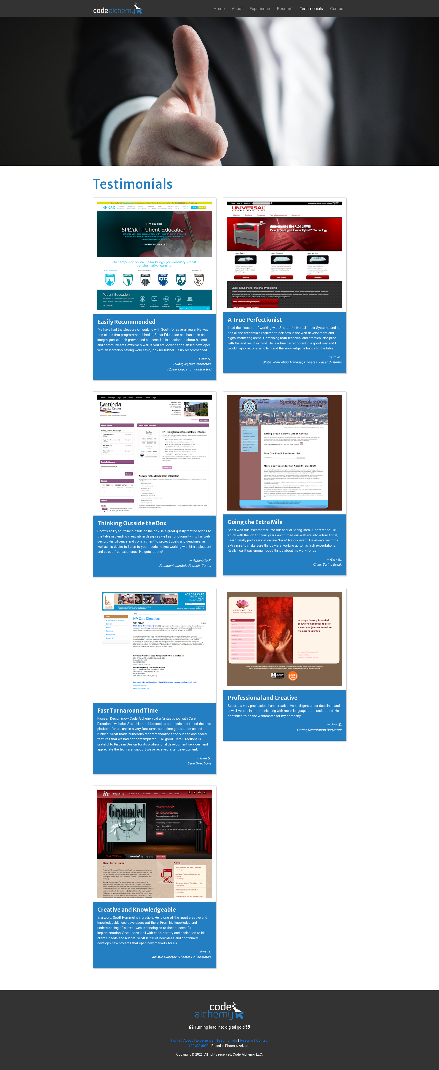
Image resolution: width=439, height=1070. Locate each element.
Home (219, 8)
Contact (337, 8)
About (237, 8)
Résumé (284, 8)
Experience (260, 8)
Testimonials (311, 8)
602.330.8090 (199, 1046)
